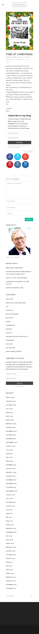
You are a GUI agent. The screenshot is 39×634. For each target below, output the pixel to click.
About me (9, 299)
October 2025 (11, 405)
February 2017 (11, 528)
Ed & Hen (9, 329)
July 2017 (9, 509)
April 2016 (9, 539)
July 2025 (9, 408)
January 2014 (11, 581)
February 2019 (11, 472)
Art (7, 306)
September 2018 (11, 491)
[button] (19, 104)
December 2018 (11, 480)
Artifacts (9, 310)
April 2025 (9, 416)
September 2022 (11, 442)
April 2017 (9, 521)
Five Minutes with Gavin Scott (17, 336)
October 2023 (11, 435)
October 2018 (11, 487)
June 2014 (9, 562)
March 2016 (10, 543)
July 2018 (9, 498)
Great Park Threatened (14, 268)
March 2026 (10, 397)
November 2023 (11, 431)
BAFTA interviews (12, 314)
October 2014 (11, 554)
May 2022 (9, 457)
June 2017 (9, 513)
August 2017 (10, 506)
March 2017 (10, 524)
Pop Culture (10, 347)
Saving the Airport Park (14, 287)
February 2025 (11, 423)
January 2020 (11, 468)
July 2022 (9, 450)
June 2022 (9, 453)
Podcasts (9, 344)
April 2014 (9, 569)
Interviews (10, 340)
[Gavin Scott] (19, 241)
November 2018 (11, 483)
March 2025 (10, 420)
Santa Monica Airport (14, 351)
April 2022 (9, 461)
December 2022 (11, 438)
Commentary (10, 325)
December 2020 (11, 465)
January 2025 (11, 427)
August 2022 (10, 446)
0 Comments (19, 59)
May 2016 (9, 536)
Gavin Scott (9, 59)
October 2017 (11, 502)
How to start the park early (16, 278)
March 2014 (10, 573)
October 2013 (11, 588)
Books (27, 57)
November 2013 (11, 584)
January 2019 (11, 476)
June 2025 (9, 412)
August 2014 (10, 558)
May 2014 (9, 566)
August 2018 (10, 495)
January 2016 (11, 551)
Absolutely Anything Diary (16, 303)
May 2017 (9, 517)
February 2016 (11, 547)
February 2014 (11, 577)
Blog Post (21, 57)
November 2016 (11, 532)
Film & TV (9, 332)
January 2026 (11, 401)
